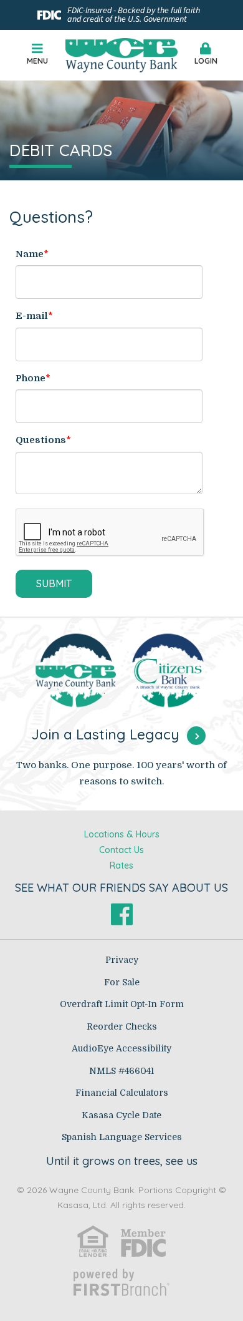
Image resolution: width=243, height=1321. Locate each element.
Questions (41, 440)
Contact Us (121, 849)
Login (205, 61)
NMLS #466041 (121, 1071)
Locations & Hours (122, 834)
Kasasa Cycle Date (121, 1115)
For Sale (122, 982)
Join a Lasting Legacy (105, 734)
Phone (30, 378)
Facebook (122, 914)
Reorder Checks (122, 1026)
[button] (206, 55)
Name (30, 254)
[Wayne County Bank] (121, 54)
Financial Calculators (121, 1093)
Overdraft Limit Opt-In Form (122, 1004)
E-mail (32, 315)
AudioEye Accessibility (121, 1048)
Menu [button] (37, 61)
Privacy (121, 960)
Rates (121, 865)
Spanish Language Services (122, 1137)
